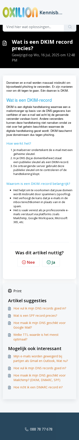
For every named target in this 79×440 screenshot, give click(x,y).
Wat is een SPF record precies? (35, 315)
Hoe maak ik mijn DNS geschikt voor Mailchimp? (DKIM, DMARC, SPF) (39, 377)
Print (17, 291)
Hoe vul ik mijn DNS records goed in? (39, 308)
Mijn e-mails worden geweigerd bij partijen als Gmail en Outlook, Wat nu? (40, 358)
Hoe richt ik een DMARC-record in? (38, 387)
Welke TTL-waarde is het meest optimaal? (36, 337)
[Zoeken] (70, 27)
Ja (53, 262)
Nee (31, 262)
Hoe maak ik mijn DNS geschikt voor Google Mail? (39, 325)
